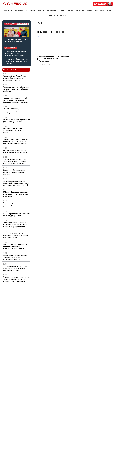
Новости (12, 48)
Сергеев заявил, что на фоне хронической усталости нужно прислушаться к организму (15, 161)
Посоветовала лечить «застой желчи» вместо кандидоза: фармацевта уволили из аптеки (15, 100)
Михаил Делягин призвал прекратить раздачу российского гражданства (15, 53)
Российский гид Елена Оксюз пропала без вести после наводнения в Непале (14, 78)
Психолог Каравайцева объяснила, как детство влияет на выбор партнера (15, 111)
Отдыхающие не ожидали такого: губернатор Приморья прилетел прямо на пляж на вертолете (16, 279)
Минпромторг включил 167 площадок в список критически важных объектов (15, 236)
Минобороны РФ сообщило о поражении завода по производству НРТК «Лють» (15, 246)
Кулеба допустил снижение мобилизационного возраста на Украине (15, 205)
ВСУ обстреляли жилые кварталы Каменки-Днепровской (16, 215)
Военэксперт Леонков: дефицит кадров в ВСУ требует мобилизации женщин (15, 257)
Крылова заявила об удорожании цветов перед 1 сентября (16, 121)
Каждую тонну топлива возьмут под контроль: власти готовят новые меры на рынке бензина (15, 142)
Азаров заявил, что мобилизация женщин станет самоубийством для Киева (16, 89)
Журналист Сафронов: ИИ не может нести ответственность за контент (16, 61)
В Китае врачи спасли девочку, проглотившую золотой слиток (15, 151)
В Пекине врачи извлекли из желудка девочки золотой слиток (14, 131)
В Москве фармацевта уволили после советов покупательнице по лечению (15, 194)
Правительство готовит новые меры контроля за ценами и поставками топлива (15, 268)
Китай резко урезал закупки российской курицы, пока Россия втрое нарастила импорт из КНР (16, 183)
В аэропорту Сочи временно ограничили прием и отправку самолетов (14, 172)
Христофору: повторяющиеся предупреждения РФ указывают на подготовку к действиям (16, 225)
